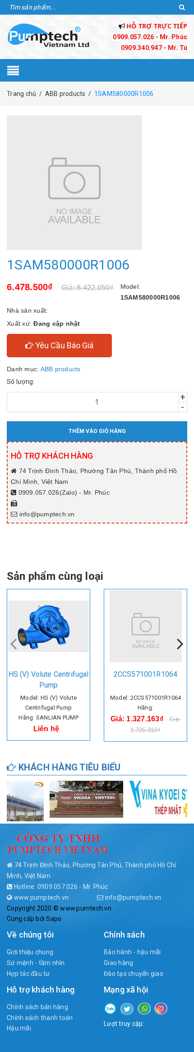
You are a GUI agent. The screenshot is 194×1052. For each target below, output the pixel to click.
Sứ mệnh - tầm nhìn (36, 962)
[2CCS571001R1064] (145, 626)
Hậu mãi (19, 1028)
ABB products (61, 369)
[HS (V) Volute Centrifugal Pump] (48, 626)
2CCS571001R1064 (145, 674)
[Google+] (144, 1008)
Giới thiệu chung (30, 952)
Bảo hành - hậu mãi (132, 952)
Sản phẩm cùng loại (55, 576)
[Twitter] (127, 1008)
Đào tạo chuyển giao (133, 973)
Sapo (53, 918)
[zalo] (110, 1008)
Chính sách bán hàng (37, 1007)
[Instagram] (160, 1008)
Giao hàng (118, 962)
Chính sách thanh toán (40, 1017)
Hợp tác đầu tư (28, 973)
